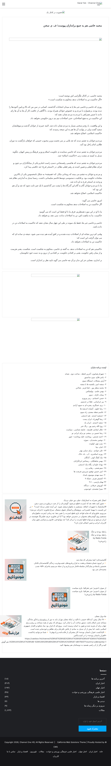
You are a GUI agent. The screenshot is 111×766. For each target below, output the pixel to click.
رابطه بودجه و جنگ (98, 531)
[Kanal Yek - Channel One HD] (88, 4)
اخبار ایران (100, 683)
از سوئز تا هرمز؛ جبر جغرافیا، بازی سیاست (89, 588)
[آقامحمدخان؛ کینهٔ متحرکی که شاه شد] (15, 580)
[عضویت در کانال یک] (55, 12)
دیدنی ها (101, 701)
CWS (55, 747)
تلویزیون (33, 751)
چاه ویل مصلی (100, 616)
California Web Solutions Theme (71, 742)
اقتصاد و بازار (99, 697)
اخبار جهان (100, 688)
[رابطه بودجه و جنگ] (78, 552)
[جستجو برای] (107, 5)
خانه (101, 751)
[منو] (3, 5)
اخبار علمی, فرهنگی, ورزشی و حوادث (88, 692)
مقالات (102, 710)
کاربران (56, 756)
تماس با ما (11, 751)
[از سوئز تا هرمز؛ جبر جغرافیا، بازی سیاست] (59, 608)
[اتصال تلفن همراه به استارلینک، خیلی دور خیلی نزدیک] (15, 520)
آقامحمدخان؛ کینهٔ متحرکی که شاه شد (91, 560)
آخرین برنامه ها (98, 678)
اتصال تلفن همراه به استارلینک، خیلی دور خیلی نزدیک (85, 500)
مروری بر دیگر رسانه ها (94, 706)
